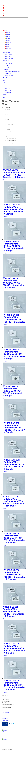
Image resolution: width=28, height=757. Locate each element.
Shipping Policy (5, 718)
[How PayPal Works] (8, 725)
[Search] (3, 95)
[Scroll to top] (0, 756)
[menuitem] (14, 4)
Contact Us (4, 717)
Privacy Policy (5, 720)
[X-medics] (13, 23)
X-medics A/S (5, 698)
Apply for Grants (5, 712)
